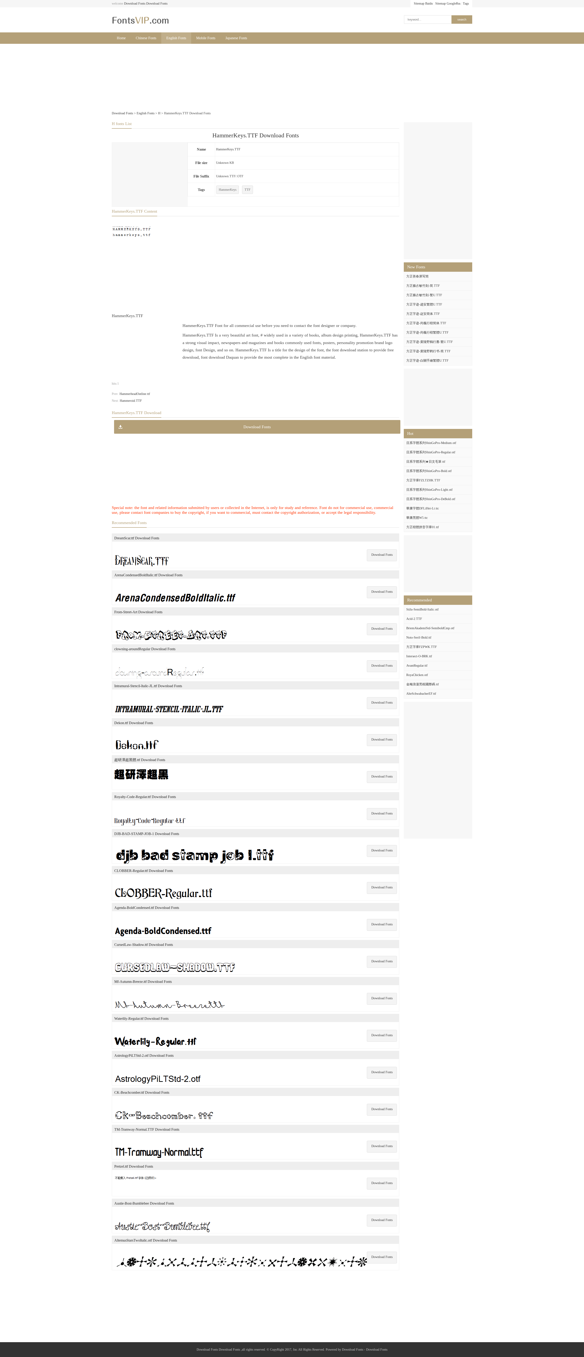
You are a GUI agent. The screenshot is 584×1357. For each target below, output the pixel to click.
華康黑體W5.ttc (417, 517)
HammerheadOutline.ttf (135, 394)
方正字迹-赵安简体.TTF (423, 314)
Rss (458, 3)
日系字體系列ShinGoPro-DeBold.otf (430, 499)
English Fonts (176, 38)
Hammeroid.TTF (131, 400)
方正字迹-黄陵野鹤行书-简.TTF (428, 351)
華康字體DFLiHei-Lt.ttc (422, 508)
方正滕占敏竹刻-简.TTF (423, 285)
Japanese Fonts (236, 38)
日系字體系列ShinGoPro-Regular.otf (430, 452)
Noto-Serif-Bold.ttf (418, 637)
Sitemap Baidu (423, 3)
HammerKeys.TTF (228, 149)
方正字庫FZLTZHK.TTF (423, 480)
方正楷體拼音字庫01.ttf (422, 527)
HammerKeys (227, 189)
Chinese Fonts (146, 38)
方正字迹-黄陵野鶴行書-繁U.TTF (429, 342)
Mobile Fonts (205, 38)
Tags (466, 3)
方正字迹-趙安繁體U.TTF (424, 304)
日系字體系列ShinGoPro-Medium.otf (431, 443)
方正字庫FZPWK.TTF (421, 647)
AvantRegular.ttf (417, 665)
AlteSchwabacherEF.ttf (421, 693)
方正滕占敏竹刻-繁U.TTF (424, 295)
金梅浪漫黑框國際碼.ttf (422, 684)
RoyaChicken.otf (417, 675)
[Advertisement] (249, 78)
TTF (247, 189)
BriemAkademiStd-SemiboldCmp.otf (430, 628)
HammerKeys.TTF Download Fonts (255, 135)
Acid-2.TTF (414, 619)
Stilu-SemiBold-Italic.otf (422, 609)
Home (121, 38)
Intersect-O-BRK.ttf (419, 656)
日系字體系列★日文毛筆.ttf (425, 461)
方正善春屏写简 (417, 276)
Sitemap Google (445, 3)
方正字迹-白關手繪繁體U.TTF (427, 360)
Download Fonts (134, 3)
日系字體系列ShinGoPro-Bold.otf (429, 471)
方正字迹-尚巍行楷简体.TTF (426, 323)
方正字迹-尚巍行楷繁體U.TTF (427, 332)
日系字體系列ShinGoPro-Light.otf (429, 489)
